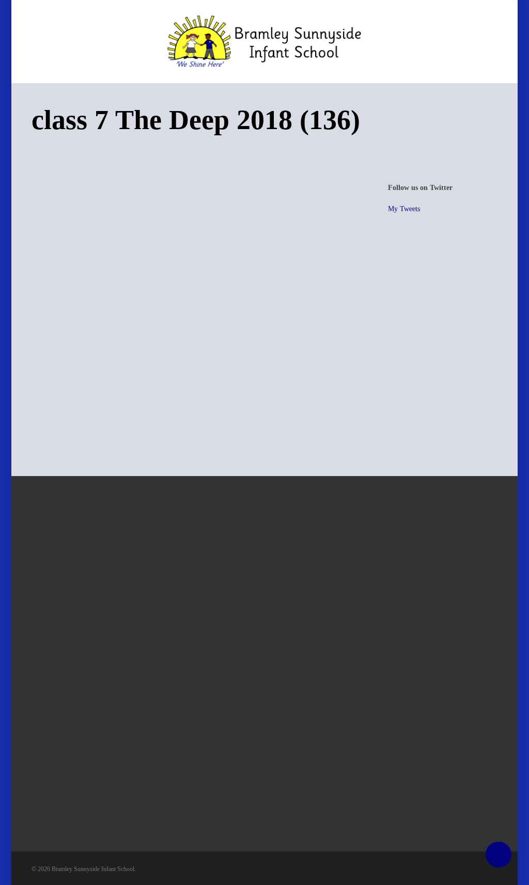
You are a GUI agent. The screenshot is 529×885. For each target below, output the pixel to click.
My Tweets (404, 209)
